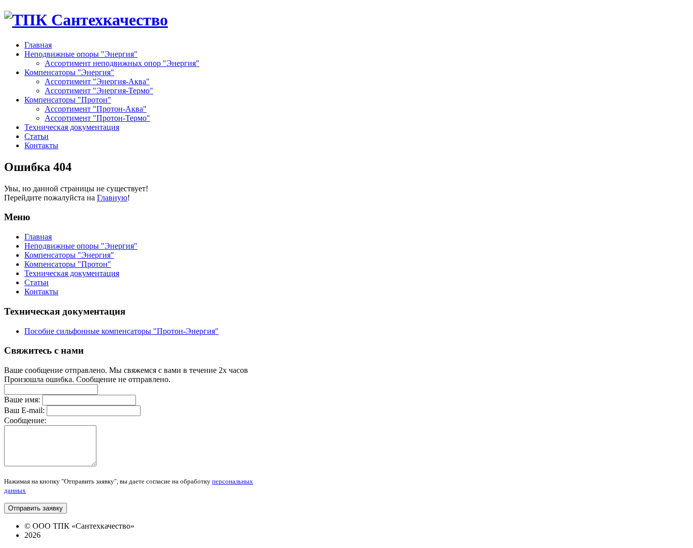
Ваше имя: (22, 399)
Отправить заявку (35, 508)
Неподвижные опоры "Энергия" (80, 246)
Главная (38, 236)
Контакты (41, 291)
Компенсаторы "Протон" (67, 264)
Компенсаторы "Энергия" (69, 255)
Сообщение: (25, 420)
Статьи (36, 282)
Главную (112, 197)
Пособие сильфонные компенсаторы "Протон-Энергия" (121, 331)
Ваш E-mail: (24, 410)
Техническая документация (71, 273)
